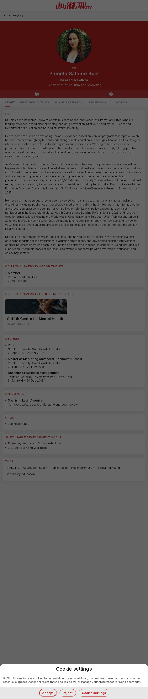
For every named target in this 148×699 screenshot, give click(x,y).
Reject (68, 693)
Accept (48, 693)
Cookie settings (94, 693)
